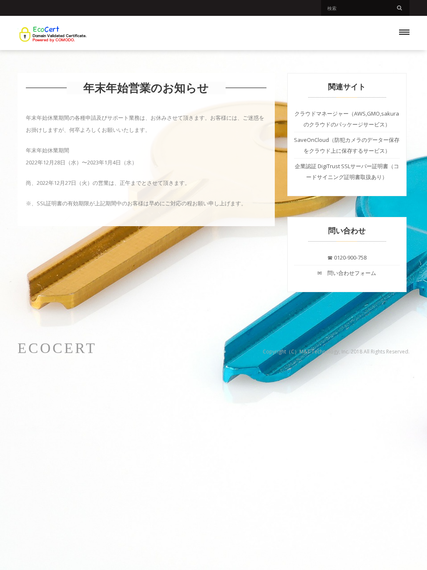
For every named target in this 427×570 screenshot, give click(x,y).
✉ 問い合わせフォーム (346, 273)
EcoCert (57, 348)
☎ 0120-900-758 (347, 257)
